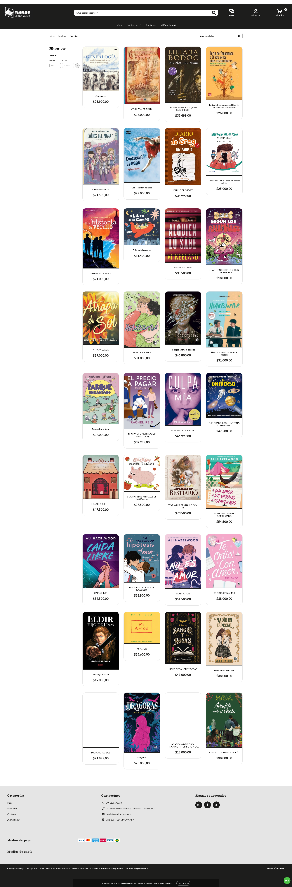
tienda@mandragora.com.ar (119, 814)
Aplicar (77, 65)
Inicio (119, 25)
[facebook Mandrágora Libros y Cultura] (9, 2)
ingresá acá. (118, 868)
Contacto (151, 25)
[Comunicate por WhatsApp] (287, 880)
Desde (52, 60)
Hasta (64, 60)
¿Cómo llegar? (168, 25)
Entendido (183, 883)
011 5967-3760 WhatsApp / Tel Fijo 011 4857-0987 (130, 808)
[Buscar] (214, 12)
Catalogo (62, 36)
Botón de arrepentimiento (136, 868)
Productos (133, 25)
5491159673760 (114, 802)
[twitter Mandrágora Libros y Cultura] (13, 2)
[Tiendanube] (275, 869)
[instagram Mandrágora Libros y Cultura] (4, 2)
